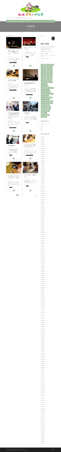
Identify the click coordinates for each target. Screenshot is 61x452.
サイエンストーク (31, 155)
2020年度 (49, 74)
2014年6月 (42, 367)
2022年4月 (42, 226)
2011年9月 (42, 412)
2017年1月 (42, 316)
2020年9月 (42, 261)
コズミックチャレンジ (45, 89)
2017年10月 (43, 304)
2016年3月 (42, 332)
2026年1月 (42, 146)
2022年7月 (42, 220)
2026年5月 (42, 142)
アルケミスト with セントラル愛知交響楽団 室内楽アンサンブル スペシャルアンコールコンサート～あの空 (14, 115)
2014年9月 (42, 361)
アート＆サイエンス (18, 21)
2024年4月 (42, 185)
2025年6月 (42, 160)
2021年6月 (42, 246)
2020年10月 (43, 259)
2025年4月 (42, 164)
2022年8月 (42, 218)
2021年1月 (42, 254)
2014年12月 (43, 355)
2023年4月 (42, 203)
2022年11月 (43, 213)
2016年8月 (42, 324)
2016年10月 (43, 320)
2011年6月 (42, 418)
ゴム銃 (42, 93)
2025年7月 (42, 158)
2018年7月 (42, 289)
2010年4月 (42, 443)
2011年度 (43, 66)
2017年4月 (42, 314)
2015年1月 (42, 353)
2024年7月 (42, 179)
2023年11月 (43, 191)
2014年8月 (42, 363)
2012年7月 (42, 396)
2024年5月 (42, 183)
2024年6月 (42, 181)
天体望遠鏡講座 (11, 145)
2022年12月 (43, 211)
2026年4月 (42, 144)
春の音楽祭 (50, 103)
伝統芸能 (50, 101)
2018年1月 (42, 299)
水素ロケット (43, 107)
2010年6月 (42, 439)
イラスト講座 (43, 87)
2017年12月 (43, 300)
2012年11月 (43, 390)
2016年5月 (42, 328)
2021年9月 (42, 240)
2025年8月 (42, 156)
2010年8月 (42, 435)
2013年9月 (42, 379)
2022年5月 (42, 224)
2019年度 (43, 74)
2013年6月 (42, 384)
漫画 (49, 107)
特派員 (48, 109)
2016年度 (49, 70)
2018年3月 (42, 295)
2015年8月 (42, 340)
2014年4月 (42, 371)
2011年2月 (42, 425)
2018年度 (49, 72)
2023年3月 (42, 205)
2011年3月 (42, 424)
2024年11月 (43, 172)
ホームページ (9, 21)
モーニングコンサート (45, 99)
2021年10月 (43, 238)
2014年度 (49, 68)
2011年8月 (42, 414)
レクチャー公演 (44, 101)
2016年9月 (42, 322)
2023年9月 (42, 195)
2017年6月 (42, 312)
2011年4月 (42, 422)
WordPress (26, 450)
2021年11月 (43, 236)
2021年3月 (42, 252)
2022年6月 (42, 222)
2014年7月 (42, 365)
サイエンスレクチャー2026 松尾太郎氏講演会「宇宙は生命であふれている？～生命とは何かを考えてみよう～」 (47, 48)
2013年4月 (42, 386)
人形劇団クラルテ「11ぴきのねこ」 (47, 51)
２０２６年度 (43, 116)
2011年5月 (42, 420)
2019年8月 (42, 271)
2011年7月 (42, 416)
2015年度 (43, 70)
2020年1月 (42, 265)
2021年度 (43, 76)
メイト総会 (49, 97)
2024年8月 (42, 177)
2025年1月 (42, 168)
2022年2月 (42, 230)
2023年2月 (42, 207)
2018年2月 (42, 297)
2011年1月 (42, 427)
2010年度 (51, 64)
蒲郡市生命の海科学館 (45, 114)
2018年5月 (42, 293)
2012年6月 (42, 398)
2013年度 (11, 62)
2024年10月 (43, 174)
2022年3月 (42, 228)
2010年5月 (42, 441)
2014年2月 (42, 375)
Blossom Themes (17, 450)
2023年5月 (42, 201)
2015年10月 (43, 336)
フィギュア (43, 97)
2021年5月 (42, 248)
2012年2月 (42, 406)
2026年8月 (42, 136)
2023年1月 (42, 209)
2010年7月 (42, 437)
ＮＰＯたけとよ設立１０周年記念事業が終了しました (30, 84)
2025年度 (43, 80)
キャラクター (50, 87)
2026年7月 (42, 138)
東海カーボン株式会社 (45, 105)
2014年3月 (42, 373)
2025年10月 (43, 152)
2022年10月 (43, 215)
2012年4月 (42, 402)
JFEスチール (43, 82)
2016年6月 (42, 326)
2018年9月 (42, 285)
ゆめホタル (50, 82)
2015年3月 (42, 349)
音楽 (13, 21)
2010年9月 (42, 433)
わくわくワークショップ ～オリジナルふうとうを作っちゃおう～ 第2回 (14, 176)
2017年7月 (42, 310)
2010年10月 (43, 431)
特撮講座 (43, 109)
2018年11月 (43, 281)
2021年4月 (42, 250)
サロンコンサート (14, 62)
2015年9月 (42, 338)
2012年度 (49, 66)
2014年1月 (42, 377)
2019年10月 (43, 267)
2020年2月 (42, 263)
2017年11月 (43, 302)
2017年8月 (42, 308)
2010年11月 (43, 429)
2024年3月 (42, 187)
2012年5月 (42, 400)
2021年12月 (43, 234)
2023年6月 (42, 199)
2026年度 (49, 80)
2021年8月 (42, 242)
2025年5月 (42, 162)
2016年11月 (43, 318)
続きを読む (12, 65)
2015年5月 (42, 345)
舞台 (23, 21)
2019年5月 (42, 277)
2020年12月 (43, 256)
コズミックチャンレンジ (45, 91)
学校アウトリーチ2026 (45, 58)
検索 (41, 35)
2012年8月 (42, 394)
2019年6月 (42, 275)
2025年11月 (43, 150)
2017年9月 (42, 306)
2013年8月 (42, 381)
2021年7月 (42, 244)
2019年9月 (42, 269)
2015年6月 (42, 343)
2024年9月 (42, 175)
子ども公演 (43, 103)
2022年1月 (42, 232)
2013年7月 (42, 383)
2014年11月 (43, 357)
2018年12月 (43, 279)
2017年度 (43, 72)
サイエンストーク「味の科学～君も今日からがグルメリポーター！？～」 (30, 146)
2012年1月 (42, 408)
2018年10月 (43, 283)
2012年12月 (43, 388)
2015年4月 (42, 347)
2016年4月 (42, 330)
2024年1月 (42, 189)
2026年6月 (42, 140)
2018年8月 (42, 287)
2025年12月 (43, 148)
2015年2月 (42, 351)
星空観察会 (26, 113)
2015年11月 (43, 334)
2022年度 (49, 76)
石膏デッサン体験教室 (44, 53)
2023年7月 (42, 197)
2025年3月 (42, 166)
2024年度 (49, 78)
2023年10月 (43, 193)
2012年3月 (42, 404)
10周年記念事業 (28, 94)
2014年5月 (42, 369)
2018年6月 (42, 291)
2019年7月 (42, 273)
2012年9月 (42, 392)
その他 (27, 21)
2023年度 (43, 78)
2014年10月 (43, 359)
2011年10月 (43, 410)
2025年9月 (42, 154)
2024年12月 (43, 170)
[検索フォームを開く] (53, 21)
